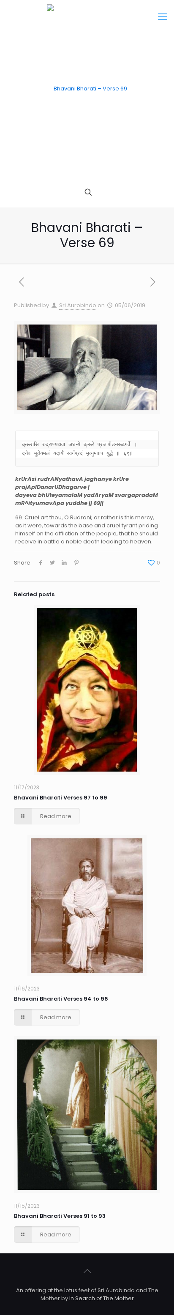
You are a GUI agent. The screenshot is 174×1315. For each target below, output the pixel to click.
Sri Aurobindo (77, 305)
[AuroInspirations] (87, 88)
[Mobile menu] (162, 17)
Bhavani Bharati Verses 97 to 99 (60, 798)
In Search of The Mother (101, 1298)
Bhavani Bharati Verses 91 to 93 (60, 1216)
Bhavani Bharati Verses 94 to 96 (61, 999)
